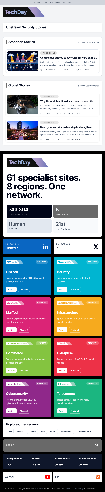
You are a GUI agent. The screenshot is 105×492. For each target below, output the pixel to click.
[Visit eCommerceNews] (19, 343)
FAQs (9, 464)
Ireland (53, 431)
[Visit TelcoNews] (70, 384)
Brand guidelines (14, 458)
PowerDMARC (90, 488)
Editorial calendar (62, 458)
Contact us (35, 458)
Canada (32, 431)
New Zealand (66, 431)
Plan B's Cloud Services (54, 488)
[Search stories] (97, 445)
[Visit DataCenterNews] (70, 303)
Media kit (24, 289)
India (43, 431)
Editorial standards (87, 458)
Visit (10, 289)
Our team (59, 464)
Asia (10, 431)
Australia (20, 431)
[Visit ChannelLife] (70, 262)
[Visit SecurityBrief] (19, 384)
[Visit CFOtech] (19, 262)
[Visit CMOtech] (19, 303)
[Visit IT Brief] (70, 343)
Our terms (83, 464)
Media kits (35, 464)
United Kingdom (84, 431)
